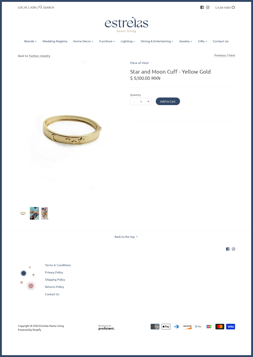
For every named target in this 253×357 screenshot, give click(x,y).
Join (33, 7)
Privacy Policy (54, 272)
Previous (220, 55)
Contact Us (52, 294)
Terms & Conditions (58, 265)
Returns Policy (54, 286)
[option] (23, 213)
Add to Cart (167, 101)
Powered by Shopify (29, 329)
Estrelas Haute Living (51, 325)
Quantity (135, 94)
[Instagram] (207, 6)
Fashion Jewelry (39, 55)
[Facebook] (202, 6)
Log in (22, 7)
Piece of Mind (139, 63)
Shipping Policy (55, 279)
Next (232, 55)
